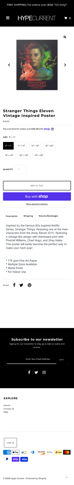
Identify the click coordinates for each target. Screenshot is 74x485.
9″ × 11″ (8, 145)
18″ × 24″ (9, 155)
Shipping (28, 216)
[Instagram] (44, 373)
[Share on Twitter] (21, 285)
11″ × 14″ (21, 145)
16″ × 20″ (49, 145)
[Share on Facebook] (14, 285)
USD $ (10, 443)
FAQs (6, 412)
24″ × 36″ (39, 155)
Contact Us (9, 409)
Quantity (8, 169)
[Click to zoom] (65, 37)
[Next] (65, 65)
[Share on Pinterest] (29, 285)
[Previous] (9, 65)
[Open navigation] (7, 18)
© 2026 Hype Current (14, 478)
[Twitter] (36, 373)
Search (7, 405)
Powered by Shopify (36, 478)
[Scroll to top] (66, 477)
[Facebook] (29, 373)
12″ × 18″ (35, 145)
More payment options (37, 204)
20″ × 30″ (24, 155)
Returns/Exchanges (48, 216)
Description (12, 216)
